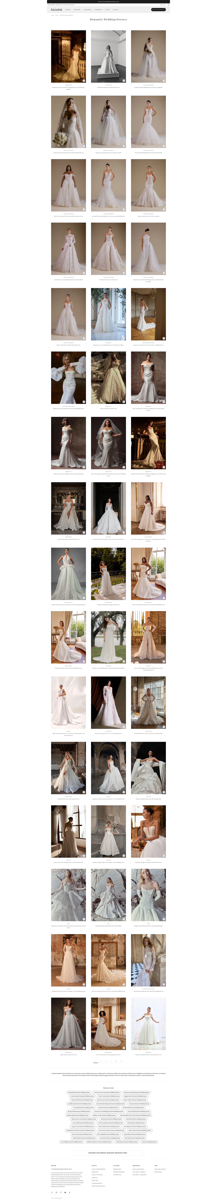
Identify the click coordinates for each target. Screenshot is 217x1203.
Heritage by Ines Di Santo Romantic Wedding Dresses (80, 1130)
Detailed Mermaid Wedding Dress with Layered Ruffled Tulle (108, 216)
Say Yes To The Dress (97, 1174)
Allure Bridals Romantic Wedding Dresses (79, 1092)
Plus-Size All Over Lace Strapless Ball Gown (108, 1054)
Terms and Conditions (160, 1169)
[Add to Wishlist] (84, 81)
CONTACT (115, 9)
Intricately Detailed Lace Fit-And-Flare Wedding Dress (148, 991)
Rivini (68, 923)
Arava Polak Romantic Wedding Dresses (83, 1123)
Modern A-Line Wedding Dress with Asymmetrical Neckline (109, 668)
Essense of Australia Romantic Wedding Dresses (136, 1092)
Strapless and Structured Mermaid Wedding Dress (68, 668)
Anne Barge (108, 665)
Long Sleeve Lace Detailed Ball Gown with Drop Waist (68, 279)
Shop (57, 15)
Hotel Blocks (67, 4)
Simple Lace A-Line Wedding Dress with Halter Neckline (108, 345)
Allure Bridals (108, 731)
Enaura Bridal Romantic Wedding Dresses (138, 1111)
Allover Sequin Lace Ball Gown (108, 408)
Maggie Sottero (69, 85)
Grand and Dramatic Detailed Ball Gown (68, 539)
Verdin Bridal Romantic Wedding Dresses (133, 1107)
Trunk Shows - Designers (138, 1172)
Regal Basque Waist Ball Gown (68, 1054)
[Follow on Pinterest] (61, 1192)
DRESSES (68, 9)
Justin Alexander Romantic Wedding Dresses (82, 1096)
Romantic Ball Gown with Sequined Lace (68, 799)
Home (52, 15)
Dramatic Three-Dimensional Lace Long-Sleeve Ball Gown (108, 539)
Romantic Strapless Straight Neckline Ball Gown (148, 862)
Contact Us (95, 1177)
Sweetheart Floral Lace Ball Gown (108, 279)
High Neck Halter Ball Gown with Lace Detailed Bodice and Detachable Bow (69, 734)
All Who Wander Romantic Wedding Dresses (84, 1138)
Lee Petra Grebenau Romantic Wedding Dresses (110, 1123)
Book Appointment (158, 9)
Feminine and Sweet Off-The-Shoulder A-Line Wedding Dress (68, 991)
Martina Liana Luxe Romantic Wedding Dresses (84, 1119)
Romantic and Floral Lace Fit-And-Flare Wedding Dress (148, 345)
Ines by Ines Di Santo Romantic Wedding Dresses (111, 1130)
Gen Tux (72, 4)
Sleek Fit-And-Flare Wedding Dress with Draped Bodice (68, 474)
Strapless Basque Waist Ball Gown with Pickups (108, 926)
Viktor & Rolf (108, 85)
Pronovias (148, 665)
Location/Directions (97, 1183)
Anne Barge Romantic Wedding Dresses (83, 1107)
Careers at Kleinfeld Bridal (98, 1169)
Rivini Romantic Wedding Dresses (136, 1123)
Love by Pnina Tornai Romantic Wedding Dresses (107, 1092)
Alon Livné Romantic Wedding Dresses (82, 1134)
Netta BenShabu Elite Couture (148, 342)
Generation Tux (117, 1174)
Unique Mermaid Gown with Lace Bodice (148, 216)
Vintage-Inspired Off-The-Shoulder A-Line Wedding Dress (108, 862)
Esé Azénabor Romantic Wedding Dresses (135, 1126)
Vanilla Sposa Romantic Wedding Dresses (127, 1142)
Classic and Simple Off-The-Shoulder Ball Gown (148, 1054)
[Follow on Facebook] (52, 1192)
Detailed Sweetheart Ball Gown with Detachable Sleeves (68, 152)
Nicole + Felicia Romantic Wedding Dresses (135, 1100)
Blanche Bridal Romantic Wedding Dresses (79, 1111)
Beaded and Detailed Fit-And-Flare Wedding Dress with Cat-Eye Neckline (148, 474)
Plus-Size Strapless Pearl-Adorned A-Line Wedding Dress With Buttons (148, 540)
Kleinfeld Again (59, 4)
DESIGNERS (77, 9)
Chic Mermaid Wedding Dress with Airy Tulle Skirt (148, 152)
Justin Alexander (148, 536)
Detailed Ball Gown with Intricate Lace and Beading (148, 733)
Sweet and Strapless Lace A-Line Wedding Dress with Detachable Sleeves (148, 669)
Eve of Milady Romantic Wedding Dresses (71, 1142)
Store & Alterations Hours (98, 1186)
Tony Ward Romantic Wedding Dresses (110, 1138)
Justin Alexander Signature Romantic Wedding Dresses (110, 1104)
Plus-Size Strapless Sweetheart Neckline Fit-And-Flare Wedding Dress (108, 474)
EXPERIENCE (98, 9)
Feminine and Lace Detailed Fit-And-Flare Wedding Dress (68, 408)
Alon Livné (108, 796)
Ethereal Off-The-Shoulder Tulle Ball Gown (68, 345)
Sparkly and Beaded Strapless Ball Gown (108, 604)
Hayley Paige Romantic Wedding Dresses (77, 1115)
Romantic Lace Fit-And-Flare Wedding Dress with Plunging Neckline (68, 88)
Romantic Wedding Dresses (66, 15)
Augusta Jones (148, 1052)
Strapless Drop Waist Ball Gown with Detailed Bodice (148, 926)
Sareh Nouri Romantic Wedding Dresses (111, 1119)
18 (116, 1061)
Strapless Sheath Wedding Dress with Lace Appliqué (148, 87)
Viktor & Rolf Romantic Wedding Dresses (109, 1126)
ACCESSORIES (87, 9)
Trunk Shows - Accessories (139, 1174)
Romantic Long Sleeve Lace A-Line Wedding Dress (108, 733)
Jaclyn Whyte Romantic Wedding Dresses (134, 1134)
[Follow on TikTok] (69, 1192)
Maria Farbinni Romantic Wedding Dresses (140, 1130)
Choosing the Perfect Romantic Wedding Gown (107, 1153)
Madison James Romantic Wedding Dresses (104, 1115)
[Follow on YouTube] (65, 1192)
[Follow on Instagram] (56, 1192)
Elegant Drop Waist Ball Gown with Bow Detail (108, 152)
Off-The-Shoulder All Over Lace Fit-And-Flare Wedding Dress (108, 991)
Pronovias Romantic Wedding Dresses (139, 1104)
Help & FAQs (95, 1180)
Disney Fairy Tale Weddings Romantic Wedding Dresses (109, 1111)
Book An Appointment (138, 1169)
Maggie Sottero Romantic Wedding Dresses (135, 1096)
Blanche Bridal (69, 536)
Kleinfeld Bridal (51, 4)
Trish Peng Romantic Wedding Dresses (135, 1138)
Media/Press (95, 1172)
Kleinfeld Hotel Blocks (119, 1172)
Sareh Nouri (108, 536)
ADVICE (107, 9)
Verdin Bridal (108, 342)
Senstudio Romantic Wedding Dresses (136, 1119)
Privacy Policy (158, 1172)
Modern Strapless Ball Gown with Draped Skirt (148, 799)
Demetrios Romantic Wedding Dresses (108, 1107)
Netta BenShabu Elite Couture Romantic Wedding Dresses (135, 1115)
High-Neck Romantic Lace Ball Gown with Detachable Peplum (68, 604)
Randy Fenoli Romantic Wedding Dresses (82, 1100)
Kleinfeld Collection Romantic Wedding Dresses (99, 1142)
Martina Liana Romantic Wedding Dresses (108, 1100)
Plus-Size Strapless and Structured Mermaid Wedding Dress (148, 604)
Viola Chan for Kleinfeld (148, 85)
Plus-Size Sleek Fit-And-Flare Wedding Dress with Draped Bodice (148, 409)
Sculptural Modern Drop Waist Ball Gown (108, 87)
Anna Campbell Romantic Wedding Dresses (108, 1134)
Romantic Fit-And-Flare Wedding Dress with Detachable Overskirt (148, 280)
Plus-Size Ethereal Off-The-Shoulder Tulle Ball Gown (68, 216)
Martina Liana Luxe (69, 602)
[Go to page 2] (121, 1061)
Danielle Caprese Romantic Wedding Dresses (80, 1104)
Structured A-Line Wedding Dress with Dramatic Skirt (68, 862)
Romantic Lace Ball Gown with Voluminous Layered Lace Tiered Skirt (68, 926)
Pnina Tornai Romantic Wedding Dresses (109, 1096)
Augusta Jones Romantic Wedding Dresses (83, 1126)
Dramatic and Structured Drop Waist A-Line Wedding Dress (108, 799)
